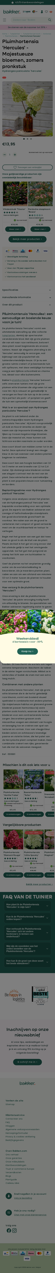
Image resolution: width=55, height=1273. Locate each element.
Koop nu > (28, 651)
